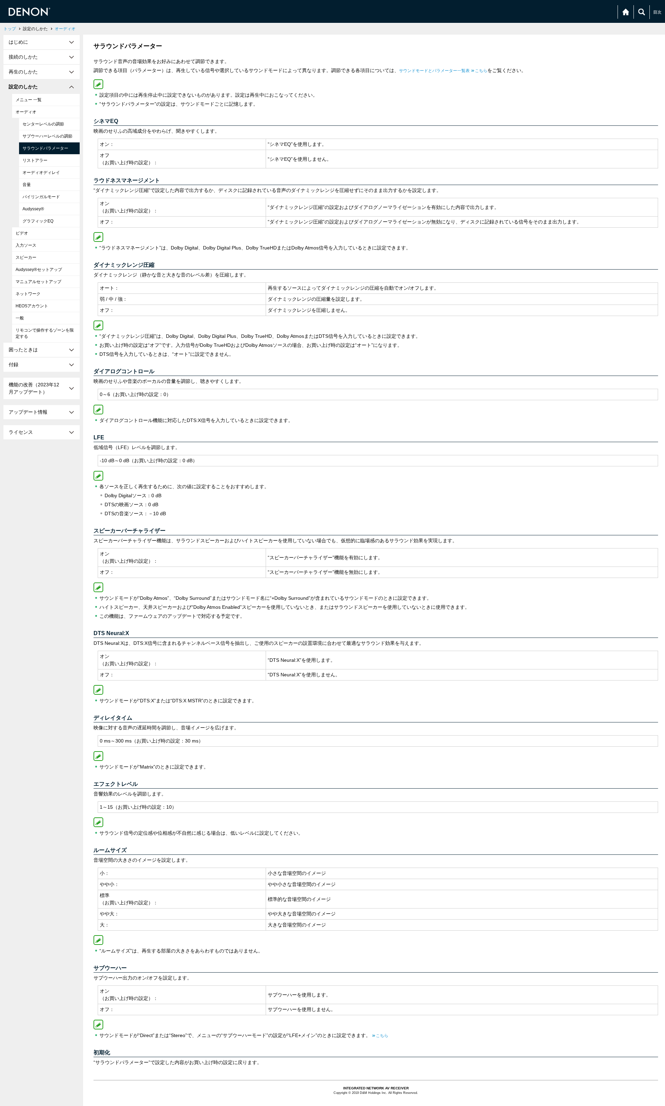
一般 (20, 318)
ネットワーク (28, 293)
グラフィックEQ (38, 221)
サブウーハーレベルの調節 (47, 136)
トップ (9, 28)
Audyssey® (33, 209)
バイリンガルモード (41, 196)
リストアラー (35, 160)
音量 (27, 184)
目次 (657, 12)
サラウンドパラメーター (45, 148)
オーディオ (65, 28)
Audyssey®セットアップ (39, 269)
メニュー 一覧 (29, 99)
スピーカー (26, 257)
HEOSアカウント (32, 306)
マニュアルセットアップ (38, 281)
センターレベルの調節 (43, 124)
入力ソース (26, 245)
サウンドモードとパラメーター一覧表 (443, 70)
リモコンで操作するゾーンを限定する (45, 333)
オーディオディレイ (41, 172)
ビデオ (22, 233)
